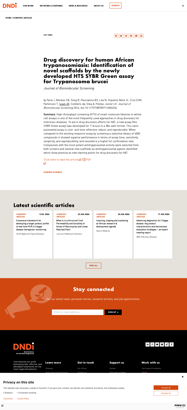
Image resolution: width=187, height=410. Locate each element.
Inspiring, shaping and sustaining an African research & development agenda (112, 224)
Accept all (166, 387)
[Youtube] (157, 344)
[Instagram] (152, 344)
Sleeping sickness (53, 172)
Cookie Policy (23, 399)
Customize (8, 399)
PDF (88, 159)
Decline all (165, 393)
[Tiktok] (167, 344)
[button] (116, 36)
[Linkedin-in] (148, 344)
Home (8, 18)
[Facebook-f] (171, 344)
